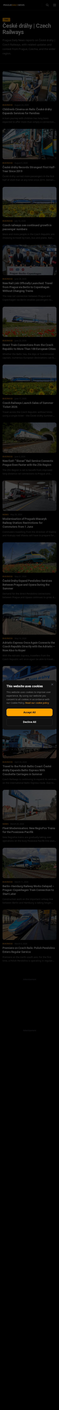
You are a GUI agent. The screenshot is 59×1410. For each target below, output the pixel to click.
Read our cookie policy (37, 702)
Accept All (29, 712)
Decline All (29, 722)
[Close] (52, 684)
